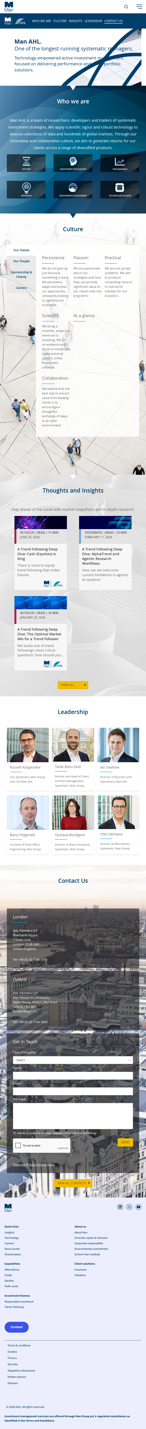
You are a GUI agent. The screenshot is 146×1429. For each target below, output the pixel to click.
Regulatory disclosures (21, 1370)
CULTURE (60, 21)
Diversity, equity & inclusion (91, 1237)
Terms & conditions (19, 1345)
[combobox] (73, 1060)
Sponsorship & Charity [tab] (21, 274)
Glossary (13, 1383)
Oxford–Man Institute (87, 1254)
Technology (12, 1237)
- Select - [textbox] (21, 1060)
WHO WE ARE (41, 21)
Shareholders (13, 1254)
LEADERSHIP (93, 21)
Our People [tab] (21, 261)
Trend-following (14, 1307)
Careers (9, 1243)
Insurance (81, 1269)
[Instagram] (127, 1207)
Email (17, 1083)
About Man (81, 1232)
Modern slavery (17, 1377)
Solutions (80, 1275)
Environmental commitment (91, 1249)
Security (13, 1364)
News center (12, 1249)
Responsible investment (19, 1301)
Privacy (12, 1358)
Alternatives (12, 1269)
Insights (9, 1232)
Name (17, 1068)
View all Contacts (71, 1183)
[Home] (9, 7)
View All (67, 685)
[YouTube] (136, 1207)
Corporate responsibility (89, 1243)
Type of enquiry (24, 1052)
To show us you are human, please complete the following (54, 1133)
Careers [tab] (21, 288)
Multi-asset (11, 1286)
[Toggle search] (126, 6)
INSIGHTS (75, 21)
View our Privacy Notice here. (34, 1165)
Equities (9, 1280)
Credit (8, 1275)
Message (19, 1099)
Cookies (12, 1351)
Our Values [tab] (21, 250)
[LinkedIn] (120, 1207)
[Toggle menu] (139, 6)
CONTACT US (113, 21)
